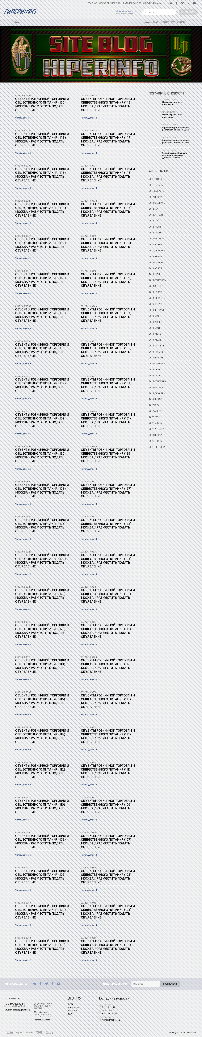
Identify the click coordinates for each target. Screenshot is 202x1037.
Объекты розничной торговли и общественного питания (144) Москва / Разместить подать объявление (42, 209)
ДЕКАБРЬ (181, 22)
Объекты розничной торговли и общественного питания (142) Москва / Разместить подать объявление (42, 244)
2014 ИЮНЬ (155, 333)
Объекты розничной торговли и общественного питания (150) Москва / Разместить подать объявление (42, 104)
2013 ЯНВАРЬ (156, 256)
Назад (17, 22)
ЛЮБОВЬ (72, 1010)
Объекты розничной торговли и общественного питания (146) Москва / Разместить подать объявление (42, 174)
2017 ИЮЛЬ (155, 405)
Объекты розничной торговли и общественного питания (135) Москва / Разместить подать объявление (108, 350)
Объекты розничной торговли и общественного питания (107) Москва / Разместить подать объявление (108, 841)
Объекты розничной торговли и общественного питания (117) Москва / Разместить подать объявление (108, 665)
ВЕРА (70, 1004)
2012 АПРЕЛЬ (156, 214)
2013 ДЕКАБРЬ (157, 298)
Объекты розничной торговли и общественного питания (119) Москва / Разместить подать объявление (108, 630)
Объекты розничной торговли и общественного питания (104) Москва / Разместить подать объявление (42, 911)
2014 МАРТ (155, 315)
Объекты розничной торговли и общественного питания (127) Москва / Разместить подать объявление (108, 490)
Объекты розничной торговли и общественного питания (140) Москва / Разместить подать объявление (42, 279)
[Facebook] (41, 984)
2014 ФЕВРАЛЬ (157, 309)
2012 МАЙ (154, 220)
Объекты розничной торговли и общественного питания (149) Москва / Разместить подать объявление (108, 104)
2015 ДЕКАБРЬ (157, 393)
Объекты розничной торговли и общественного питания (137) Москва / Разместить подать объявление (108, 314)
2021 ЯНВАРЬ (156, 434)
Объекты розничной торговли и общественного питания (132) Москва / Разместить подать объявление (42, 420)
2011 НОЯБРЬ (156, 184)
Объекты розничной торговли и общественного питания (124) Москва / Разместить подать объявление (42, 560)
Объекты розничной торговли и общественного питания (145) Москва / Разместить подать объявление (108, 174)
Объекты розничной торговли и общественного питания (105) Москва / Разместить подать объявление (108, 876)
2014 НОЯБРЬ (156, 351)
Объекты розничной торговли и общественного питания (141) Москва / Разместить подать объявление (108, 244)
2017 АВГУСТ (156, 411)
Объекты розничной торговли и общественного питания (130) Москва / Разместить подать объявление (42, 455)
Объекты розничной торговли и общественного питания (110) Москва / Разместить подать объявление (42, 806)
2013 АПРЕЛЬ (156, 268)
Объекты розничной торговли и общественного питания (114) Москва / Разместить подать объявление (42, 736)
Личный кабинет (125, 11)
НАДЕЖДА (73, 1007)
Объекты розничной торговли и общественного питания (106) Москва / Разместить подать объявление (42, 876)
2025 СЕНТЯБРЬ (157, 446)
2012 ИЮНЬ (155, 226)
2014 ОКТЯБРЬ (157, 345)
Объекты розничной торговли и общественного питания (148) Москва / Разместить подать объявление (42, 139)
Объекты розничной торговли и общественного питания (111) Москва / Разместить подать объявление (108, 771)
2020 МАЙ (154, 417)
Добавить (190, 12)
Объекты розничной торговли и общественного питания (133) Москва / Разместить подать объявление (108, 385)
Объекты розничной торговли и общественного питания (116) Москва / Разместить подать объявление (42, 700)
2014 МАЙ (154, 327)
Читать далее (22, 117)
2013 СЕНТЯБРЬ (157, 280)
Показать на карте (42, 1020)
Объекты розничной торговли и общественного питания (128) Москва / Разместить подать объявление (42, 490)
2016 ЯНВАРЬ (156, 399)
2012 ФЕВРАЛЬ (157, 202)
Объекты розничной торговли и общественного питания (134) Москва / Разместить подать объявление (42, 385)
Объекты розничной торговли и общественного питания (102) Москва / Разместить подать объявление (42, 946)
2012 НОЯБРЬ (156, 244)
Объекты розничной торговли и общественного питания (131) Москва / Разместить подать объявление (108, 420)
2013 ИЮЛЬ (155, 274)
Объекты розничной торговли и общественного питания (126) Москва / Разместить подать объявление (42, 525)
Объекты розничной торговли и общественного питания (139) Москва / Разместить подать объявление (108, 279)
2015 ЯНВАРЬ (156, 357)
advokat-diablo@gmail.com (17, 1009)
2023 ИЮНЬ (155, 440)
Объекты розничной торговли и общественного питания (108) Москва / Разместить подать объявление (42, 841)
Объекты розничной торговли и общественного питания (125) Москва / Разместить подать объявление (108, 525)
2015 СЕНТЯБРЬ (157, 381)
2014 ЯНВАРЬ (156, 303)
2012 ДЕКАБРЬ (157, 250)
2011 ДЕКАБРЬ (156, 190)
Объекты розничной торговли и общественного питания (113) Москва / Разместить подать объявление (108, 736)
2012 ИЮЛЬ (155, 232)
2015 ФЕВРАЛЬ (157, 363)
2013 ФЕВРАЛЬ (157, 262)
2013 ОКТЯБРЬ (156, 286)
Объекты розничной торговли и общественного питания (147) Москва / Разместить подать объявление (108, 139)
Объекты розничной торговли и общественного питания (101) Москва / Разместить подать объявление (108, 946)
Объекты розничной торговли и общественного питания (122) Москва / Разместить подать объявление (42, 595)
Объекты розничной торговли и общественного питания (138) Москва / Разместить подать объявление (42, 314)
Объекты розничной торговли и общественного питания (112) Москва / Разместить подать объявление (42, 771)
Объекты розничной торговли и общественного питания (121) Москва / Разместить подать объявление (108, 595)
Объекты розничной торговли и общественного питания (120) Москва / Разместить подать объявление (42, 630)
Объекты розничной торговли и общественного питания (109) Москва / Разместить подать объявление (108, 806)
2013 (173, 22)
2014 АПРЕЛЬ (156, 321)
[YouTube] (59, 984)
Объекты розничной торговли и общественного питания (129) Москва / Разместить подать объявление (108, 455)
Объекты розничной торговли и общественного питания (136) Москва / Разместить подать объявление (42, 350)
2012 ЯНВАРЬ (156, 196)
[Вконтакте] (34, 984)
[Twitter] (47, 984)
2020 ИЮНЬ (155, 423)
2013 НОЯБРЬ (156, 292)
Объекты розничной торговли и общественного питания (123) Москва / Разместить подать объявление (108, 560)
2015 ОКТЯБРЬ (156, 387)
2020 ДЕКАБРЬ (157, 428)
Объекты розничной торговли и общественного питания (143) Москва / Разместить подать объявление (108, 209)
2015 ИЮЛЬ (155, 375)
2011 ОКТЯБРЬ (156, 178)
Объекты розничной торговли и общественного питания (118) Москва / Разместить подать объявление (42, 665)
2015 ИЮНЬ (155, 369)
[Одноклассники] (53, 984)
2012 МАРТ (155, 208)
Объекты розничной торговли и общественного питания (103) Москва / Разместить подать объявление (108, 911)
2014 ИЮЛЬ (155, 339)
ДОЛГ (71, 1013)
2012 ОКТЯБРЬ (156, 238)
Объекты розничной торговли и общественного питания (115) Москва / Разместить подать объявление (108, 700)
